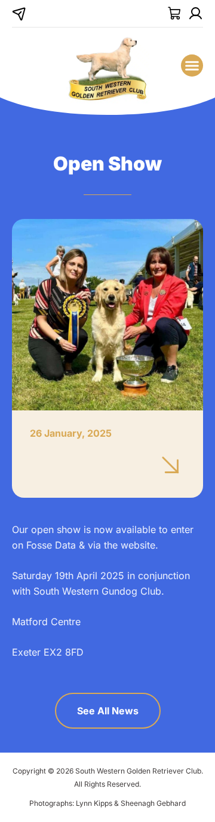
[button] (192, 65)
